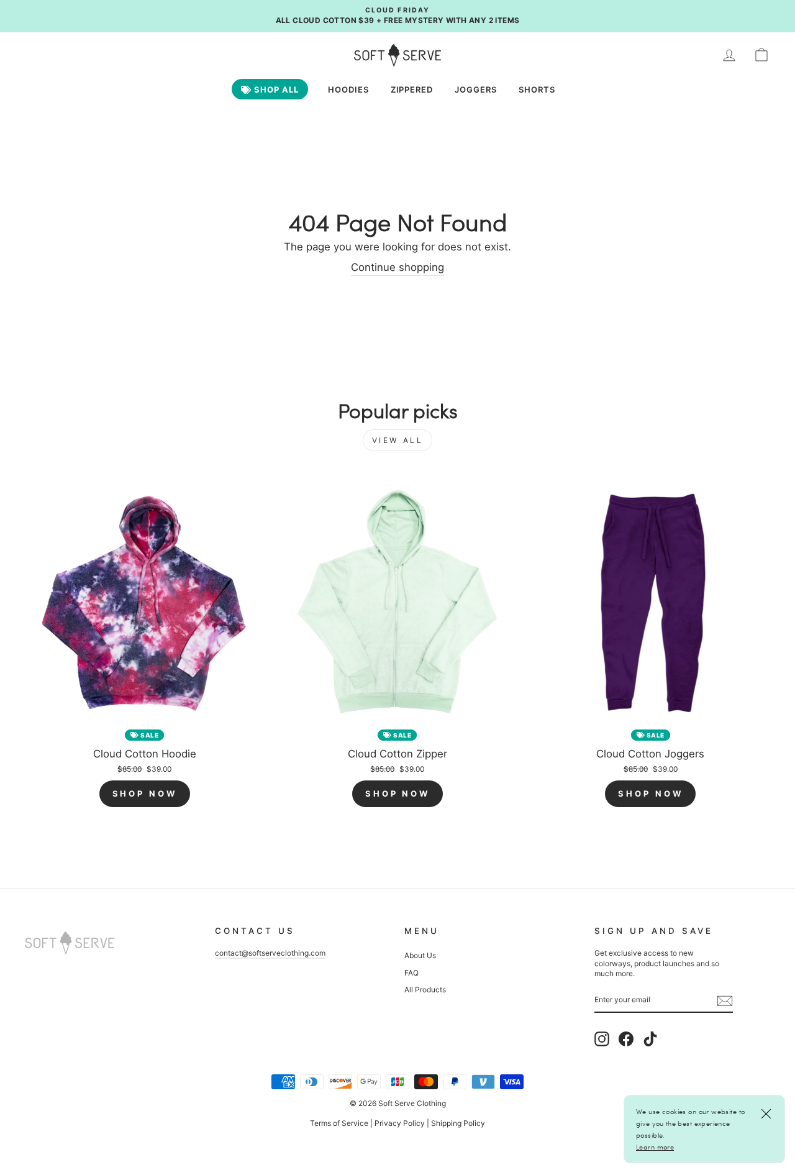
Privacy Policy (400, 1123)
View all (398, 440)
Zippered (412, 89)
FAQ (411, 972)
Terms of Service (339, 1123)
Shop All (275, 89)
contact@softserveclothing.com (270, 953)
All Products (425, 989)
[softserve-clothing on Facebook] (626, 1038)
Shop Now (144, 793)
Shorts (537, 89)
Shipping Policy (458, 1123)
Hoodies (348, 89)
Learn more (655, 1146)
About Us (420, 955)
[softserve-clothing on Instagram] (601, 1038)
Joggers (476, 89)
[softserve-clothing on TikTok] (650, 1038)
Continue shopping (397, 267)
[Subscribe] (725, 1000)
